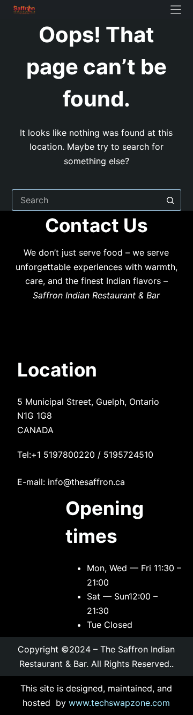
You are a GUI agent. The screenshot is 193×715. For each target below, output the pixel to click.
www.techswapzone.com (119, 702)
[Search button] (170, 200)
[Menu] (175, 9)
